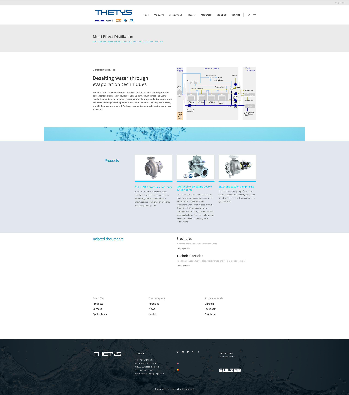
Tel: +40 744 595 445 (144, 370)
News (152, 308)
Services (97, 308)
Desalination (129, 42)
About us (154, 303)
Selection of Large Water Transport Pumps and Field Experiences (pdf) (211, 261)
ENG (337, 3)
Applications (114, 42)
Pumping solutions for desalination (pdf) (197, 243)
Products (98, 303)
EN (188, 248)
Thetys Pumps (99, 42)
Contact (153, 314)
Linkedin (209, 303)
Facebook (210, 308)
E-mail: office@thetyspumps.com (149, 373)
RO (343, 3)
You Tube (210, 314)
